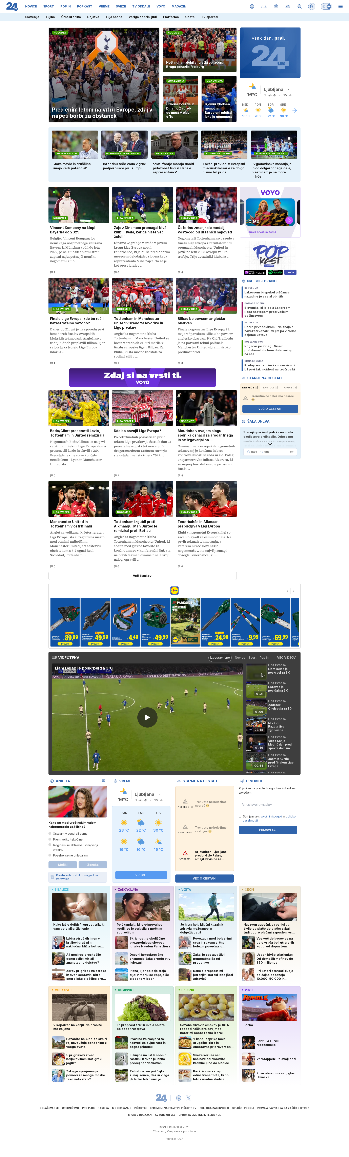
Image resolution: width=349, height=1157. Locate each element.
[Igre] (264, 6)
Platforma (171, 17)
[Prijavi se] (311, 6)
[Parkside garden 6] (155, 622)
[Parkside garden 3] (65, 622)
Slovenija (32, 17)
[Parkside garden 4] (95, 622)
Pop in (264, 657)
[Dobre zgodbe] (252, 6)
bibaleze (62, 889)
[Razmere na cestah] (288, 6)
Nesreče (250, 387)
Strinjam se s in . (269, 818)
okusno (187, 990)
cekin (249, 889)
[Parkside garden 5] (125, 622)
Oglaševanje (49, 1108)
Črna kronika (71, 17)
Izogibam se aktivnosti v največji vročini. (75, 847)
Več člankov (142, 576)
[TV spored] (276, 6)
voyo (249, 990)
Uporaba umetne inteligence (200, 1114)
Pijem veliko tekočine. (68, 839)
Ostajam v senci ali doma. (70, 833)
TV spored (209, 17)
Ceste (190, 17)
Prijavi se (267, 830)
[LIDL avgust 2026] (174, 590)
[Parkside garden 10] (275, 622)
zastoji (270, 387)
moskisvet (63, 990)
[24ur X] (188, 1098)
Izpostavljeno (220, 657)
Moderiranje (121, 1108)
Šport (252, 657)
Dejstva (93, 17)
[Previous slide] (287, 591)
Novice (240, 657)
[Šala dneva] (291, 452)
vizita (186, 889)
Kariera (103, 1108)
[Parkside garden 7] (185, 622)
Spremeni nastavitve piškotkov (173, 1108)
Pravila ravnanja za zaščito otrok (283, 1108)
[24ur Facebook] (179, 1098)
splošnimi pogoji (271, 816)
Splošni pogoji (243, 1108)
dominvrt (126, 990)
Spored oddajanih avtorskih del (151, 1114)
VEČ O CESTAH (269, 409)
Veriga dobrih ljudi (143, 17)
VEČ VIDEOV (286, 657)
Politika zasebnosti (214, 1108)
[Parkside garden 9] (245, 622)
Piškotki (140, 1108)
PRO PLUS (88, 1108)
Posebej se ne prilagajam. (70, 855)
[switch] (326, 6)
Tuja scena (114, 17)
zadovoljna (128, 889)
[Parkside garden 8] (215, 622)
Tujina (50, 17)
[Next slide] (294, 591)
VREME (140, 875)
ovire (290, 387)
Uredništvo (70, 1108)
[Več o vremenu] (294, 110)
